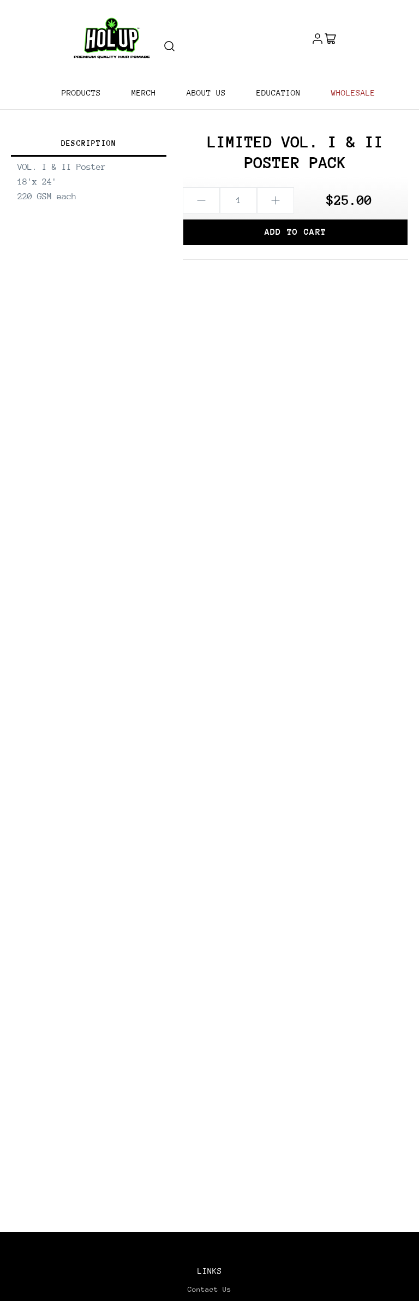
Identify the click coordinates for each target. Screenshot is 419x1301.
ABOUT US (206, 92)
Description (88, 143)
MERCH (143, 92)
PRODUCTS (81, 92)
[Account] (317, 38)
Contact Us (209, 1289)
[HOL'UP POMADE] (112, 38)
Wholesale (353, 92)
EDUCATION (278, 92)
